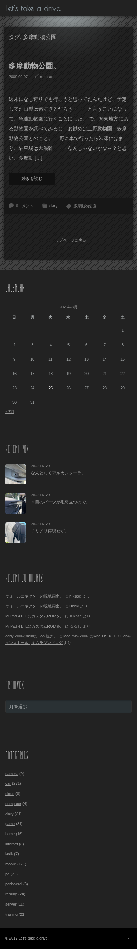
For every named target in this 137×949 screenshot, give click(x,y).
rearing (11, 894)
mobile (10, 864)
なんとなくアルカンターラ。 (58, 472)
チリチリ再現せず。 (50, 531)
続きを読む (32, 178)
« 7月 (9, 412)
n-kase (46, 77)
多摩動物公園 (85, 206)
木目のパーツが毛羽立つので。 (60, 502)
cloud (9, 793)
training (11, 914)
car (8, 783)
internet (11, 844)
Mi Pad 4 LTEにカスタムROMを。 (34, 616)
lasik (9, 854)
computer (13, 804)
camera (11, 774)
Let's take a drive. (33, 8)
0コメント (24, 206)
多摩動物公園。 (34, 66)
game (10, 824)
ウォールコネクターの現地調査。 (34, 596)
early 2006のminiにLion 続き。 (31, 636)
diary (53, 206)
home (10, 834)
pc (7, 874)
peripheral (13, 884)
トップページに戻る (68, 240)
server (11, 904)
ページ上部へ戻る (128, 938)
